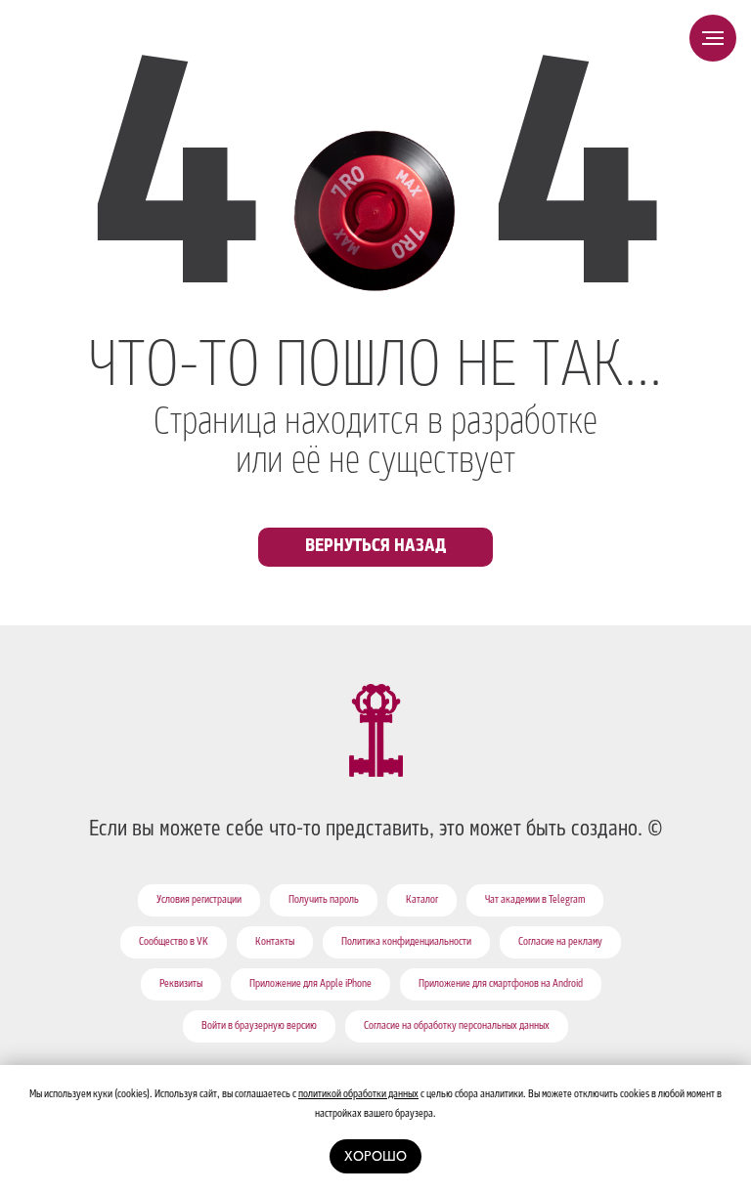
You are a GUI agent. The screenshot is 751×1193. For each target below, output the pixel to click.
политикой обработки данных (358, 1095)
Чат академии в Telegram (535, 901)
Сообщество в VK (173, 943)
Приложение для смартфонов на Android (501, 985)
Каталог (422, 901)
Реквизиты (180, 985)
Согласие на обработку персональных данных (457, 1027)
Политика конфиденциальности (406, 943)
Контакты (274, 943)
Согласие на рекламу (560, 943)
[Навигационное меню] (713, 38)
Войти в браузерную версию (259, 1027)
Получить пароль (323, 901)
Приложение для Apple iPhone (310, 985)
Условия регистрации (199, 901)
